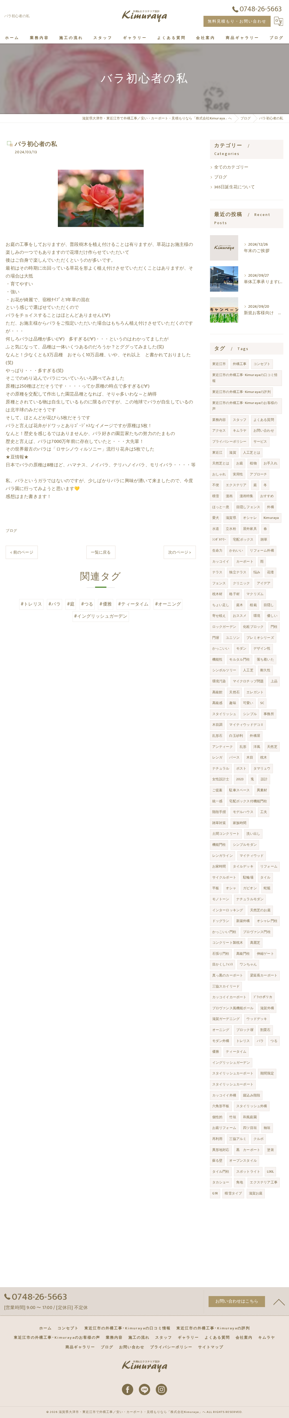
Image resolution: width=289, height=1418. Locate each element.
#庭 (71, 604)
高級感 (217, 703)
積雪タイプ (233, 1193)
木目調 (217, 724)
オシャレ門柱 (267, 921)
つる (273, 1041)
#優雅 (105, 604)
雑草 (263, 539)
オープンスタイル (243, 1160)
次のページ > (179, 552)
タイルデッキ (243, 866)
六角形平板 (220, 1106)
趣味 (232, 703)
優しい (272, 616)
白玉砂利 (236, 736)
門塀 (215, 638)
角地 (239, 1182)
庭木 (239, 605)
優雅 (215, 1051)
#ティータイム (133, 604)
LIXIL (270, 1171)
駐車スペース (239, 790)
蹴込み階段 (251, 1095)
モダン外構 (220, 1041)
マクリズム (255, 594)
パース (234, 757)
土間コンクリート (226, 833)
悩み (256, 572)
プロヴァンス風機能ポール (232, 1008)
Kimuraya (271, 518)
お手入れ (270, 463)
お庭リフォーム (224, 1128)
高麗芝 (255, 942)
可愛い (248, 703)
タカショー (220, 1182)
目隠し (269, 605)
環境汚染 (219, 681)
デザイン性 (262, 648)
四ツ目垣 (250, 1128)
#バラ (54, 604)
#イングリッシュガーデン (100, 616)
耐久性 (265, 670)
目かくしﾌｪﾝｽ (222, 964)
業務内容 (219, 420)
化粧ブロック (253, 627)
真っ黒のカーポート (227, 975)
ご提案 (217, 790)
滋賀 (232, 452)
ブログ (11, 531)
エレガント (255, 692)
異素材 (262, 790)
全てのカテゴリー (231, 167)
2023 (240, 779)
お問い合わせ (263, 430)
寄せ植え (219, 616)
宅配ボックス (243, 539)
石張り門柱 (220, 953)
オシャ (231, 888)
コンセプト (262, 364)
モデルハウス (243, 812)
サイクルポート (224, 877)
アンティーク (222, 747)
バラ (260, 1041)
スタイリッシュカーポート (232, 1073)
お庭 (239, 463)
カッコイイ (220, 561)
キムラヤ (240, 430)
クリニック (241, 583)
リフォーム (268, 866)
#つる (87, 604)
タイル (265, 877)
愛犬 (215, 518)
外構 (270, 507)
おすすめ (267, 496)
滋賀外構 (267, 1008)
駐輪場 (248, 877)
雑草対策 (219, 823)
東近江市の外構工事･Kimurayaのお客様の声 (245, 406)
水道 (215, 529)
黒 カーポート (248, 1150)
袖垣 (267, 1128)
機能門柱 (219, 844)
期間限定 (267, 1073)
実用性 (238, 474)
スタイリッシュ (224, 714)
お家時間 (219, 866)
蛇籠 (267, 888)
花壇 (270, 572)
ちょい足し (220, 605)
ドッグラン (220, 921)
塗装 (270, 1150)
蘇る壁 (217, 1160)
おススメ (240, 616)
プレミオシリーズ (260, 638)
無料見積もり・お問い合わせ (237, 21)
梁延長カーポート (264, 975)
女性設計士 (220, 779)
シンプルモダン (245, 844)
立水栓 (231, 529)
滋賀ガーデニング (226, 1019)
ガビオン (250, 888)
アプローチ (258, 474)
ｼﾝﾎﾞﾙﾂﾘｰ (219, 539)
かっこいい (220, 648)
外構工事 (240, 364)
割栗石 (265, 1030)
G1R (215, 1193)
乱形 (243, 747)
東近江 (217, 452)
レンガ (217, 757)
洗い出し (253, 833)
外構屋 (255, 736)
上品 (274, 681)
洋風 (256, 747)
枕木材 (217, 594)
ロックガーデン (224, 627)
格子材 (234, 594)
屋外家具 (250, 529)
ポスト (241, 768)
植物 (253, 463)
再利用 (217, 1139)
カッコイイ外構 (224, 1095)
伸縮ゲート (265, 953)
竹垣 (232, 1117)
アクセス (219, 430)
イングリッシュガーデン (231, 1062)
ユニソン (233, 638)
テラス (217, 572)
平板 (215, 888)
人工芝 (248, 670)
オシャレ (250, 518)
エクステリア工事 (263, 1182)
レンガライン (222, 855)
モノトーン (220, 899)
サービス (260, 441)
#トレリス (31, 604)
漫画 (229, 496)
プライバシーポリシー (229, 441)
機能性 (217, 659)
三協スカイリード (226, 986)
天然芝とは (220, 463)
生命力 (217, 550)
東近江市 (219, 364)
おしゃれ (219, 474)
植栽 (253, 605)
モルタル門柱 (239, 659)
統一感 (217, 801)
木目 (249, 757)
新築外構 (243, 921)
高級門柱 (243, 953)
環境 (256, 616)
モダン (241, 648)
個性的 (217, 1117)
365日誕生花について (234, 187)
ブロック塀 (244, 1030)
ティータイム (236, 1051)
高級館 (217, 692)
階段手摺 (219, 812)
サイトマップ (211, 1347)
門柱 (274, 627)
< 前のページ (21, 552)
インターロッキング (227, 910)
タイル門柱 (220, 1171)
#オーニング (168, 604)
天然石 (234, 692)
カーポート (244, 561)
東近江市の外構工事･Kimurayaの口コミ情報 (245, 378)
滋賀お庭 (256, 1193)
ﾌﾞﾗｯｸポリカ (262, 997)
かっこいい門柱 (224, 932)
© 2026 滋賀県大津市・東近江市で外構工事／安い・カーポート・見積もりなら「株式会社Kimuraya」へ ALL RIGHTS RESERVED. (144, 1412)
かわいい (236, 550)
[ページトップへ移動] (279, 1301)
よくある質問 (263, 420)
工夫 (263, 812)
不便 (215, 485)
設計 (264, 779)
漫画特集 (246, 496)
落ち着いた (265, 659)
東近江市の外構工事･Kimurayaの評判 (241, 392)
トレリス (243, 1041)
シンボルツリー (224, 670)
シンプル (250, 714)
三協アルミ (237, 1139)
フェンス (219, 583)
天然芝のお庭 (260, 910)
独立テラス (237, 572)
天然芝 (272, 747)
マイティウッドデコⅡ (246, 724)
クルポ (258, 1139)
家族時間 (240, 823)
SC (262, 703)
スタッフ (240, 420)
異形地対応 (220, 1150)
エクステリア (236, 485)
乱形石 (217, 736)
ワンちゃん (248, 964)
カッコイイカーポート (229, 997)
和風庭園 (250, 1117)
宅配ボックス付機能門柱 (248, 801)
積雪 (215, 496)
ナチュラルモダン (250, 899)
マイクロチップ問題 (248, 681)
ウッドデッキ (256, 1019)
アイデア (264, 583)
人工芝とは (251, 452)
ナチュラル (220, 768)
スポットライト (248, 1171)
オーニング (220, 1030)
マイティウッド (252, 855)
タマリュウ (262, 768)
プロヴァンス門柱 (257, 932)
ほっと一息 (220, 507)
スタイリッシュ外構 (251, 1106)
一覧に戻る (101, 552)
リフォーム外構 (262, 550)
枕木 (263, 757)
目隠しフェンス (248, 507)
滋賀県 (231, 518)
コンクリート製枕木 (227, 942)
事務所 (269, 714)
